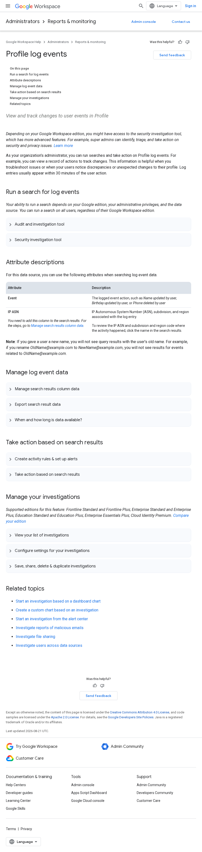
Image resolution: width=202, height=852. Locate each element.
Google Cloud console (87, 801)
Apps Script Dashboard (89, 793)
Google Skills (15, 808)
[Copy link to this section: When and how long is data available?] (87, 420)
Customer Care (148, 801)
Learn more (63, 145)
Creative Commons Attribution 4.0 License (139, 712)
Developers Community (155, 793)
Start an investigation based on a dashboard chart (58, 601)
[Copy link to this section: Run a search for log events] (84, 192)
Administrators (23, 21)
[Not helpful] (187, 42)
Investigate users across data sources (49, 645)
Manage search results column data (57, 326)
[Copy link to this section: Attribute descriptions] (69, 263)
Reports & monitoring (72, 21)
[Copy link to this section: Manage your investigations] (85, 497)
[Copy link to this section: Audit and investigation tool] (69, 224)
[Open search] (141, 6)
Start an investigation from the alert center (52, 619)
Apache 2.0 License (65, 717)
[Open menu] (8, 6)
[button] (98, 224)
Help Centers (16, 785)
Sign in (190, 6)
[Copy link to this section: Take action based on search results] (108, 443)
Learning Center (18, 801)
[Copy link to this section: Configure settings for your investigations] (95, 550)
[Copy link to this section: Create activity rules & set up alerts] (82, 459)
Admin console (143, 21)
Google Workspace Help (23, 42)
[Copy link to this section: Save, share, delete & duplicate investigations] (101, 566)
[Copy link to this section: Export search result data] (65, 404)
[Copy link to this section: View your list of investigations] (74, 535)
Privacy (26, 829)
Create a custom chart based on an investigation (57, 610)
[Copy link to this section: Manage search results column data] (84, 389)
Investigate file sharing (35, 636)
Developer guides (19, 793)
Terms (11, 829)
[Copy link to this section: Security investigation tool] (66, 240)
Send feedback (172, 55)
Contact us (181, 21)
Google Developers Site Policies (130, 717)
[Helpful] (180, 42)
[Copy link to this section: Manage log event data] (73, 373)
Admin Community (151, 785)
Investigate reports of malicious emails (50, 627)
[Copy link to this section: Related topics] (49, 589)
